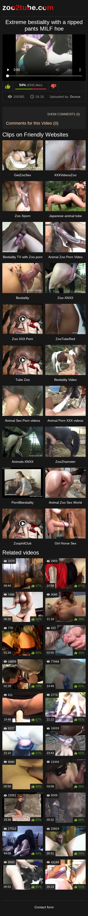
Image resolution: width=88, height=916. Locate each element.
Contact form (44, 907)
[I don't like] (53, 86)
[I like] (8, 86)
